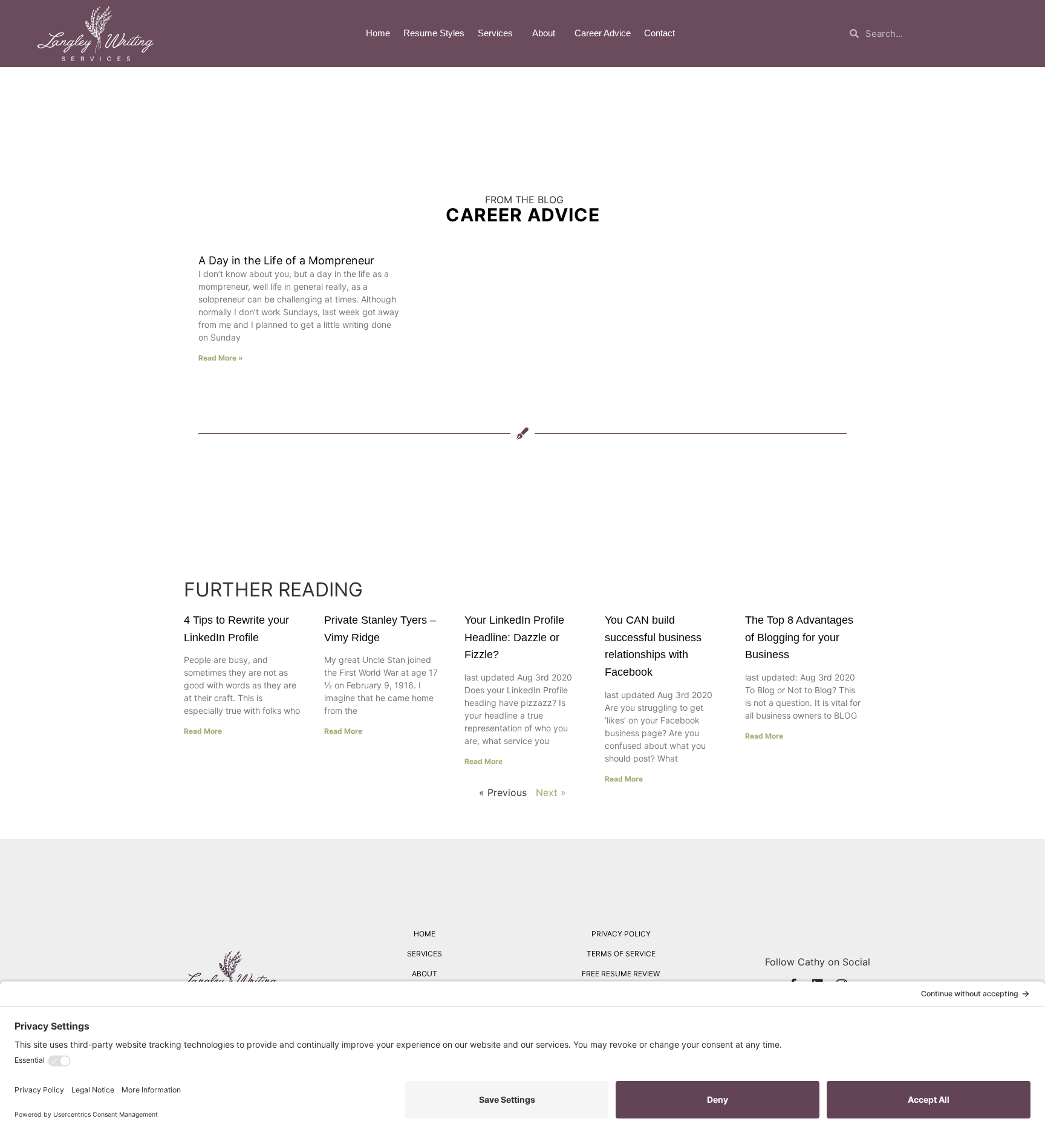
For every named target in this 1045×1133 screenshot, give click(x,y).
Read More (203, 731)
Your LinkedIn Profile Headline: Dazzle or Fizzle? (514, 637)
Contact (659, 33)
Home (378, 33)
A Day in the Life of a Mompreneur (286, 260)
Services (495, 33)
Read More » (220, 357)
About (543, 33)
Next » (551, 792)
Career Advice (603, 33)
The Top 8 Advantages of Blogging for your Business (799, 637)
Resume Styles (433, 33)
